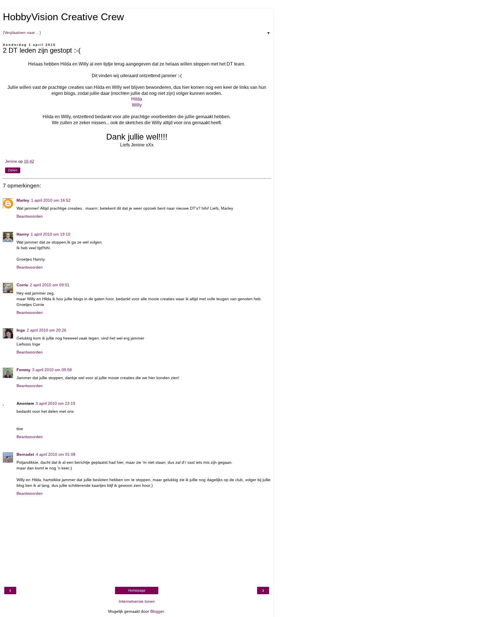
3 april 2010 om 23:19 (55, 403)
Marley (23, 200)
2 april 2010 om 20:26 (46, 330)
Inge (21, 330)
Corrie (22, 285)
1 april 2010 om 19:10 (50, 234)
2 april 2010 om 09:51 (49, 285)
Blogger (157, 611)
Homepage (136, 591)
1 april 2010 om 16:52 (51, 200)
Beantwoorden (30, 216)
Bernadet (25, 454)
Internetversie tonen (137, 601)
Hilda (136, 99)
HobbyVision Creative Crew (63, 16)
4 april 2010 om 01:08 (55, 454)
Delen (12, 170)
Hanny (23, 234)
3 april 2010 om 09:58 (52, 369)
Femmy (23, 369)
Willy (137, 105)
